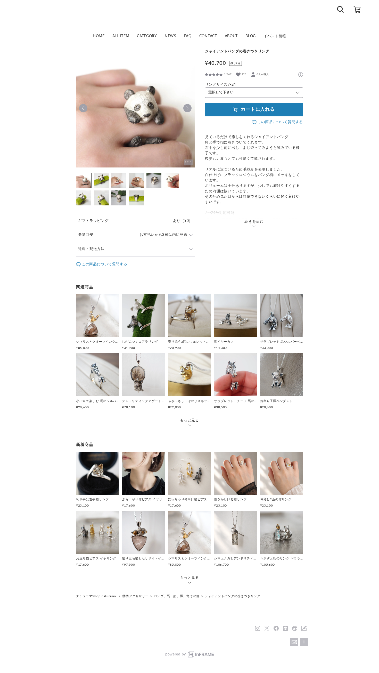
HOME (99, 36)
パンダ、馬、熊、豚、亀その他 (177, 596)
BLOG (250, 36)
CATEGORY (147, 36)
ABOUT (231, 36)
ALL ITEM (120, 36)
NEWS (170, 36)
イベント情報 (274, 36)
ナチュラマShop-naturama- (96, 596)
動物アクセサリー (135, 596)
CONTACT (208, 36)
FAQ (188, 36)
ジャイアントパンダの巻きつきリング (232, 596)
